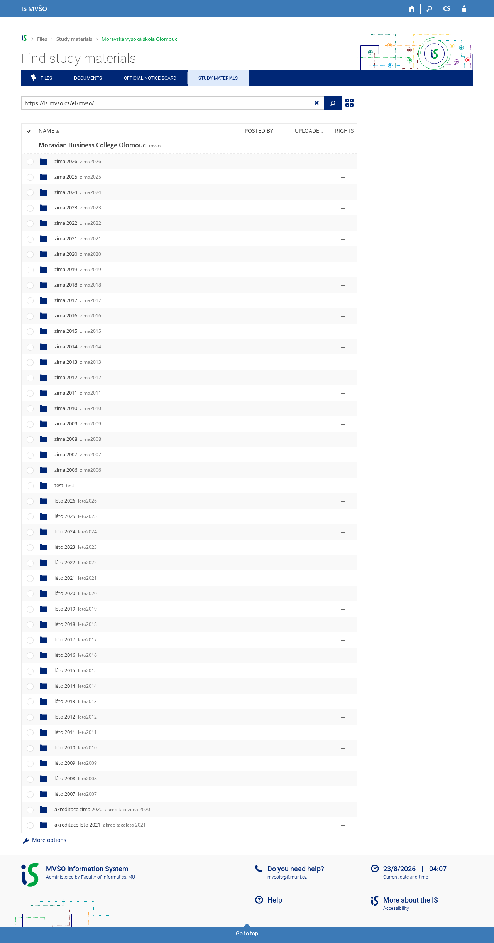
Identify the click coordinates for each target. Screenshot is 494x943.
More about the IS (410, 900)
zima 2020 (77, 253)
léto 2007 (75, 793)
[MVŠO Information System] (24, 38)
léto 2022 (75, 562)
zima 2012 (77, 377)
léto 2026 (75, 500)
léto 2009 (75, 762)
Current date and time (405, 877)
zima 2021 (77, 238)
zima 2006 (77, 469)
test (64, 485)
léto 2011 (75, 732)
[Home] (412, 9)
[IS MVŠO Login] (464, 9)
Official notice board (150, 78)
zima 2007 (77, 454)
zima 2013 (77, 361)
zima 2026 (77, 161)
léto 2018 (75, 624)
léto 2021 (75, 577)
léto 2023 (75, 546)
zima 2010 (77, 408)
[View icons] (349, 102)
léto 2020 (75, 593)
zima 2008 (77, 438)
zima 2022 (77, 222)
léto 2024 (75, 531)
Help (274, 900)
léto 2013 (75, 701)
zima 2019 (77, 269)
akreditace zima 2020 (102, 809)
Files (42, 38)
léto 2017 (75, 639)
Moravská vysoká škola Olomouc (139, 38)
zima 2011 (77, 392)
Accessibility (396, 908)
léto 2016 (75, 654)
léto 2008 (75, 778)
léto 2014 (75, 685)
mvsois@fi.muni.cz (287, 877)
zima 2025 (77, 176)
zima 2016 (77, 315)
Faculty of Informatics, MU (108, 877)
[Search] (429, 9)
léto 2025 (75, 516)
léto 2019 (75, 608)
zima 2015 (77, 330)
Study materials (74, 38)
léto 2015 (75, 670)
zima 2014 (77, 346)
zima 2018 (77, 284)
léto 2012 (75, 716)
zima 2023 (77, 207)
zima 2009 (77, 423)
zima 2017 (77, 300)
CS (446, 8)
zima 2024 (77, 192)
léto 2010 (75, 747)
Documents (88, 78)
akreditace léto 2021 (100, 824)
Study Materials (218, 78)
